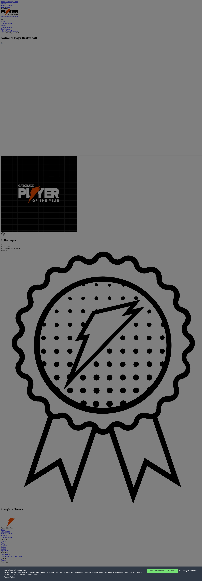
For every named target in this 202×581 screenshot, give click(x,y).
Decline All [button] (172, 571)
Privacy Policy (9, 577)
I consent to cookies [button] (156, 571)
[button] (188, 570)
